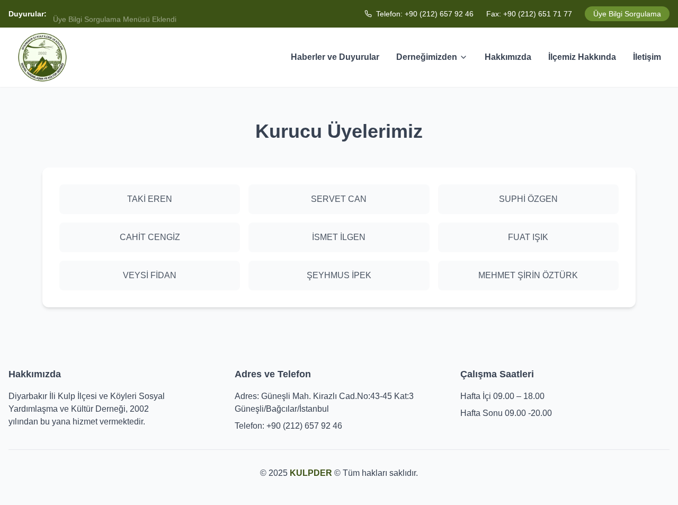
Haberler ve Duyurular (335, 56)
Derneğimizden (426, 56)
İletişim (647, 56)
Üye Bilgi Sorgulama (627, 14)
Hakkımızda (508, 56)
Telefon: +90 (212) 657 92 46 (425, 14)
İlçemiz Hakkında (582, 56)
